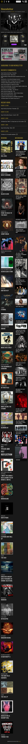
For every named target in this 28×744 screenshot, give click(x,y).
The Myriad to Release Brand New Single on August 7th (10, 82)
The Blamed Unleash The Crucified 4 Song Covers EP (10, 98)
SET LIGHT (18, 1)
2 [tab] (3, 59)
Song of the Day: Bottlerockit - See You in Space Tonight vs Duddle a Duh (14, 86)
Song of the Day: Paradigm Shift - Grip (8, 91)
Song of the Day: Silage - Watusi (6, 128)
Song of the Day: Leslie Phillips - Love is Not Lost (9, 89)
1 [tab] (2, 59)
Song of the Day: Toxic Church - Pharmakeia (8, 73)
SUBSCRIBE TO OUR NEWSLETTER (11, 65)
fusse (20, 741)
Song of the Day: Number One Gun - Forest (8, 95)
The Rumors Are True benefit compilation (8, 88)
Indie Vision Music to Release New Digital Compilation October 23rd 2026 (13, 77)
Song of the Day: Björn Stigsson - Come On (8, 115)
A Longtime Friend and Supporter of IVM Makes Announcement (12, 96)
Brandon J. (13, 11)
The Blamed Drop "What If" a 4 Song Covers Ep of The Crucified (12, 81)
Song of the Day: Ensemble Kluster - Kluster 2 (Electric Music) (12, 93)
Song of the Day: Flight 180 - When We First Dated (10, 84)
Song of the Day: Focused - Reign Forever (8, 74)
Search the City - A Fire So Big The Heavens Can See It (10, 79)
